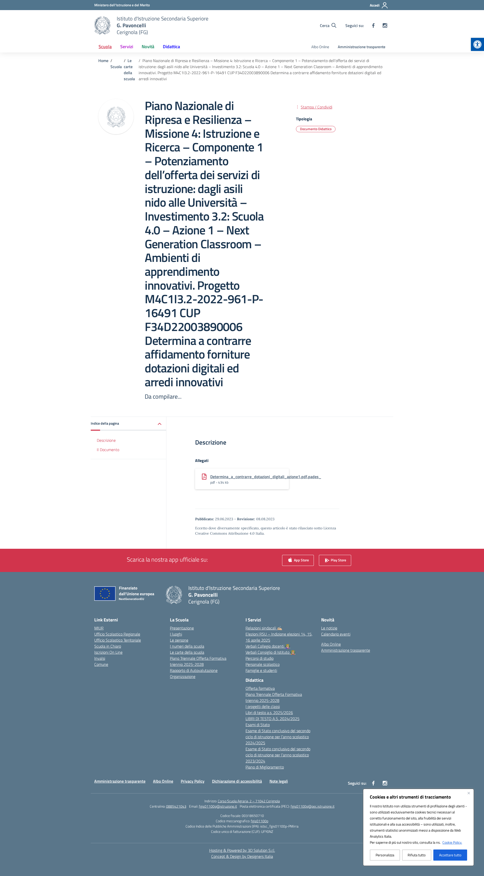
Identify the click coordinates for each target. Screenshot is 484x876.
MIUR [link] (99, 628)
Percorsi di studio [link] (260, 658)
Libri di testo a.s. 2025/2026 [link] (269, 712)
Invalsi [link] (99, 658)
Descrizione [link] (106, 440)
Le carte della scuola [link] (187, 652)
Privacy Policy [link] (192, 781)
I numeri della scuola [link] (187, 646)
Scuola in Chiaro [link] (107, 646)
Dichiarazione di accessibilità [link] (237, 781)
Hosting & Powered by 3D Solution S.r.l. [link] (242, 850)
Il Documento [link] (108, 450)
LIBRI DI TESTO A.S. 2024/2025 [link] (272, 719)
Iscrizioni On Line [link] (108, 652)
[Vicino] (469, 793)
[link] (477, 44)
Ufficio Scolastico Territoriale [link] (117, 640)
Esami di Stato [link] (258, 725)
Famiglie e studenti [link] (261, 670)
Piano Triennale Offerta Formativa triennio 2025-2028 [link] (198, 661)
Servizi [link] (126, 46)
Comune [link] (101, 664)
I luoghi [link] (176, 634)
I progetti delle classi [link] (263, 706)
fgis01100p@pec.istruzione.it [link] (313, 806)
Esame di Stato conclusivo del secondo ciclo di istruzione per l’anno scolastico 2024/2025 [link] (278, 737)
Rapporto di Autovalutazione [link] (194, 670)
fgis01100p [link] (259, 821)
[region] (418, 827)
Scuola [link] (105, 46)
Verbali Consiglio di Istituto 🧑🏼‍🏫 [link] (270, 652)
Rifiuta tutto (417, 855)
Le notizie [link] (329, 628)
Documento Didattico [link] (315, 128)
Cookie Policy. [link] (452, 842)
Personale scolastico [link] (263, 664)
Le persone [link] (179, 640)
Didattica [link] (171, 46)
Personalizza (385, 855)
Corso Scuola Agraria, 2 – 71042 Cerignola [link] (249, 801)
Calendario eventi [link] (335, 634)
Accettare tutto (450, 855)
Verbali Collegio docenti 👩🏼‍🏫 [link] (268, 646)
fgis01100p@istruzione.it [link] (218, 806)
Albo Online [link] (320, 47)
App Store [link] (301, 560)
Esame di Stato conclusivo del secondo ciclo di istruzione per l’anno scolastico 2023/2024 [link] (278, 755)
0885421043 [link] (176, 806)
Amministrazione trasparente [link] (361, 47)
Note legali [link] (278, 781)
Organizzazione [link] (182, 676)
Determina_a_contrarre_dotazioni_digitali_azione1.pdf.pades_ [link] (265, 477)
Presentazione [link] (182, 628)
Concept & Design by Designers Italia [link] (242, 856)
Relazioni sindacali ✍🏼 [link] (264, 628)
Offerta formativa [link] (260, 688)
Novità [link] (148, 46)
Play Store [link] (338, 560)
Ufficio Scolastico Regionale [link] (117, 634)
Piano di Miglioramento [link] (265, 767)
